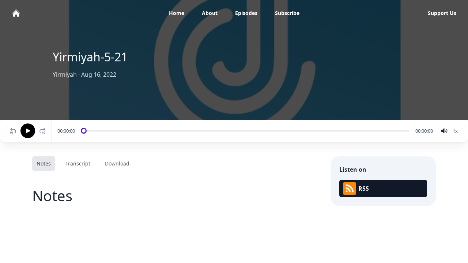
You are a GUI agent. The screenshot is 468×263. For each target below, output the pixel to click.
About (210, 12)
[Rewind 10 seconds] (13, 130)
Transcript (77, 163)
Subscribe (287, 12)
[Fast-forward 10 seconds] (44, 130)
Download (117, 163)
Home (176, 12)
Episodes (246, 12)
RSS (363, 188)
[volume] (444, 130)
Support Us (442, 12)
